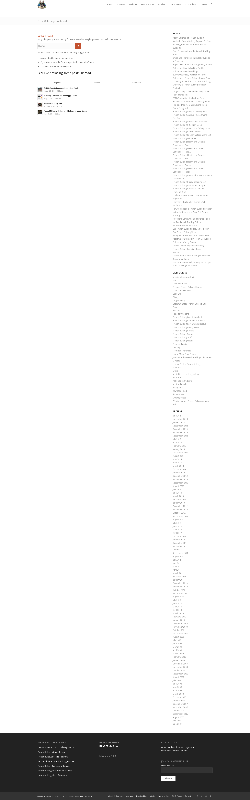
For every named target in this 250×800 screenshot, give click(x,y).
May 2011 (177, 566)
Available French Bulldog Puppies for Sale (192, 41)
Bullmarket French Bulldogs (185, 71)
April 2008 (177, 690)
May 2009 (177, 646)
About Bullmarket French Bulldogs (189, 37)
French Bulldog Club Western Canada (54, 770)
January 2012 (179, 539)
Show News (178, 394)
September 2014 (180, 452)
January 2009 (179, 660)
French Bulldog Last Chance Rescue (189, 323)
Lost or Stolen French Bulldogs (187, 364)
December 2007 (180, 703)
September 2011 (180, 553)
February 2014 (179, 469)
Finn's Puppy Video (181, 108)
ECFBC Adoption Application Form (189, 98)
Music (175, 370)
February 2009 (179, 656)
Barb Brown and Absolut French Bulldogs (192, 51)
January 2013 (179, 502)
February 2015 (179, 445)
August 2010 (178, 596)
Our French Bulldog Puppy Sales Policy (191, 228)
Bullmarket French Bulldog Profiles (189, 68)
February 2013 (179, 499)
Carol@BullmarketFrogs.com (180, 747)
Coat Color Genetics (182, 290)
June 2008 (177, 683)
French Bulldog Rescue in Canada (188, 188)
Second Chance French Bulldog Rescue (55, 761)
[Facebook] (197, 796)
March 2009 (178, 653)
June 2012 (177, 526)
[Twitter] (202, 796)
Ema (175, 307)
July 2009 (177, 640)
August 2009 (178, 636)
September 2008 (180, 673)
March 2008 (178, 693)
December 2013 (180, 476)
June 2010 (177, 603)
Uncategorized (179, 397)
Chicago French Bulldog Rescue (187, 287)
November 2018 (180, 419)
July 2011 (177, 559)
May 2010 (177, 606)
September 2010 (180, 593)
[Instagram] (210, 796)
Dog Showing (179, 300)
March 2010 (178, 613)
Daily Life (177, 293)
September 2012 (180, 516)
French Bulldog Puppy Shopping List (189, 182)
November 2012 (180, 509)
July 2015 (177, 439)
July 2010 (177, 600)
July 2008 (177, 680)
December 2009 (180, 623)
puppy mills (178, 387)
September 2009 (180, 633)
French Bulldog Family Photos (187, 131)
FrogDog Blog (179, 192)
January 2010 (179, 620)
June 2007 (177, 724)
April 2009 (177, 650)
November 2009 (180, 626)
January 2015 (179, 449)
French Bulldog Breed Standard (187, 317)
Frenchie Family (180, 344)
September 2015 (180, 435)
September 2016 (180, 425)
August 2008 (178, 677)
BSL (174, 280)
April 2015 (177, 442)
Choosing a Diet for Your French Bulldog (192, 81)
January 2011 (179, 579)
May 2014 (177, 459)
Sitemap (176, 252)
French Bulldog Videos (183, 340)
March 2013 (178, 496)
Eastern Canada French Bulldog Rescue (55, 747)
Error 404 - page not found (52, 21)
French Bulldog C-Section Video (187, 124)
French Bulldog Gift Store (184, 138)
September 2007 (180, 713)
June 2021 (177, 415)
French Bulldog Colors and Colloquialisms (192, 128)
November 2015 (180, 432)
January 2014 (179, 472)
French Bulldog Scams (183, 334)
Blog (175, 54)
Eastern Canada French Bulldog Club (190, 303)
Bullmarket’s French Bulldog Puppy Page (191, 78)
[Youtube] (206, 796)
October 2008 (179, 670)
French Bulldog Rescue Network (52, 756)
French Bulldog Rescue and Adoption (190, 185)
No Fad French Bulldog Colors (187, 222)
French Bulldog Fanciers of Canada (189, 320)
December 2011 (180, 543)
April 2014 (177, 462)
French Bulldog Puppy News (186, 327)
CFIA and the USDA (182, 283)
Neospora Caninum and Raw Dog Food (191, 218)
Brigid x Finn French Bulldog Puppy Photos (192, 64)
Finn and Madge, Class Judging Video (190, 104)
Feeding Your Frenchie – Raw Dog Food (191, 101)
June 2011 (177, 563)
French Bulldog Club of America (52, 775)
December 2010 (180, 583)
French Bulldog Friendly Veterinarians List (192, 135)
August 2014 (178, 455)
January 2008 (179, 700)
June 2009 (177, 643)
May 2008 (177, 687)
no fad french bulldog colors (186, 374)
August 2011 (178, 556)
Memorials (178, 367)
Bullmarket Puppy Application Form (189, 74)
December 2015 (180, 429)
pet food (177, 377)
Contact (176, 88)
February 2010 (179, 616)
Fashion (176, 310)
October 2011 (179, 549)
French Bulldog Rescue (183, 330)
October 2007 (179, 710)
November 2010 (180, 586)
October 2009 (179, 630)
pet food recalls (180, 384)
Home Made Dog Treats (184, 354)
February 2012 (179, 536)
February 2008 (179, 697)
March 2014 (178, 466)
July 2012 (177, 523)
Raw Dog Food (180, 390)
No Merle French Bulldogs (185, 225)
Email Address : (168, 765)
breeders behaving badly (184, 277)
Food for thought (181, 313)
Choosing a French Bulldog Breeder (189, 84)
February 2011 (179, 576)
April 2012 (177, 533)
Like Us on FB (107, 755)
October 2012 (179, 512)
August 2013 (178, 486)
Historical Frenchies (182, 350)
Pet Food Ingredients (182, 380)
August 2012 (178, 519)
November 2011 (180, 546)
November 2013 (180, 479)
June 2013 (177, 492)
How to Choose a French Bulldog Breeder (192, 208)
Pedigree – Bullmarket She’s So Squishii (191, 235)
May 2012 (177, 529)
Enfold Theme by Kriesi (83, 796)
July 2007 (177, 720)
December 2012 (180, 506)
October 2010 (179, 590)
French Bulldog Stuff (182, 337)
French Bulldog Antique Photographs (190, 111)
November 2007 (180, 707)
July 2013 (177, 489)
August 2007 (178, 717)
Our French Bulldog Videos (185, 232)
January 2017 (179, 422)
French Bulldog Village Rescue (51, 752)
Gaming (176, 347)
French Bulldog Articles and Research (190, 121)
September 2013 (180, 482)
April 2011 (177, 569)
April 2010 (177, 610)
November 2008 (180, 667)
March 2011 (178, 573)
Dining (176, 297)
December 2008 (180, 663)
